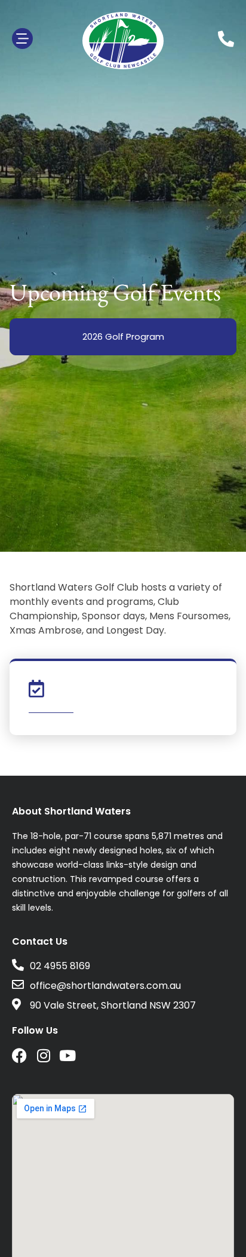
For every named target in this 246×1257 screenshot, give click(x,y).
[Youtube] (67, 1055)
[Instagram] (43, 1055)
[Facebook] (19, 1055)
